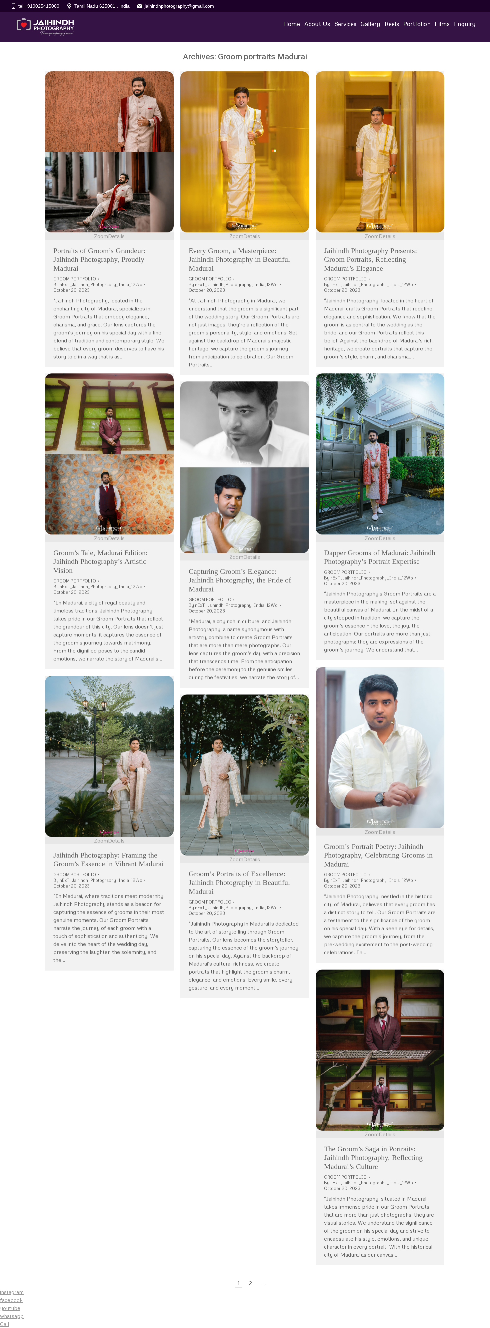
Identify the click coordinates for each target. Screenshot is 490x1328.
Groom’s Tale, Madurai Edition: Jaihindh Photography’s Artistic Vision (100, 561)
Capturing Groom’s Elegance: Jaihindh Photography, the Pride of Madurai (240, 580)
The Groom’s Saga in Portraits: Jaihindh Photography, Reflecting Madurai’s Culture (373, 1158)
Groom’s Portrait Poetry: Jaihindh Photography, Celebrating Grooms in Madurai (378, 855)
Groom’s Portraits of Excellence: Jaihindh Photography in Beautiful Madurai (239, 883)
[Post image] (109, 151)
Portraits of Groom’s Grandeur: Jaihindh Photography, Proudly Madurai (99, 259)
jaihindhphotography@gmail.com (179, 6)
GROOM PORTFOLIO (74, 278)
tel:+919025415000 (38, 6)
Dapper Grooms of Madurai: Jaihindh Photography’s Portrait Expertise (379, 556)
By (97, 284)
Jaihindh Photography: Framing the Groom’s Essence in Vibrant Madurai (108, 859)
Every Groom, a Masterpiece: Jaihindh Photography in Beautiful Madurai (239, 259)
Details (116, 236)
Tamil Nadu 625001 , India (102, 6)
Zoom (101, 236)
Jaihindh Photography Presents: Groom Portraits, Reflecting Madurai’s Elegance (370, 259)
